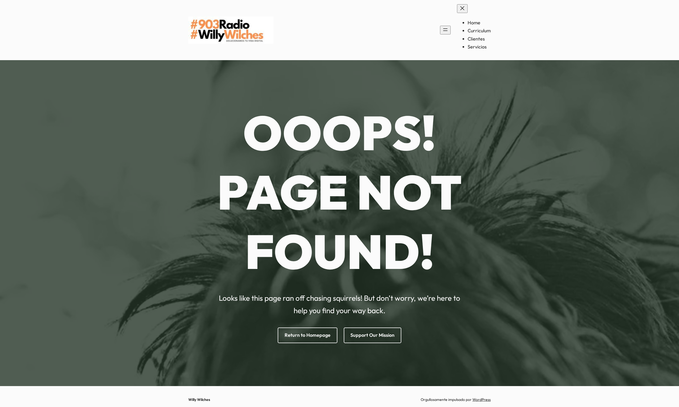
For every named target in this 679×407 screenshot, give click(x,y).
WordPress (481, 399)
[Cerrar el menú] (462, 8)
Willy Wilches (199, 399)
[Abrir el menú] (445, 30)
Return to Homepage (307, 335)
